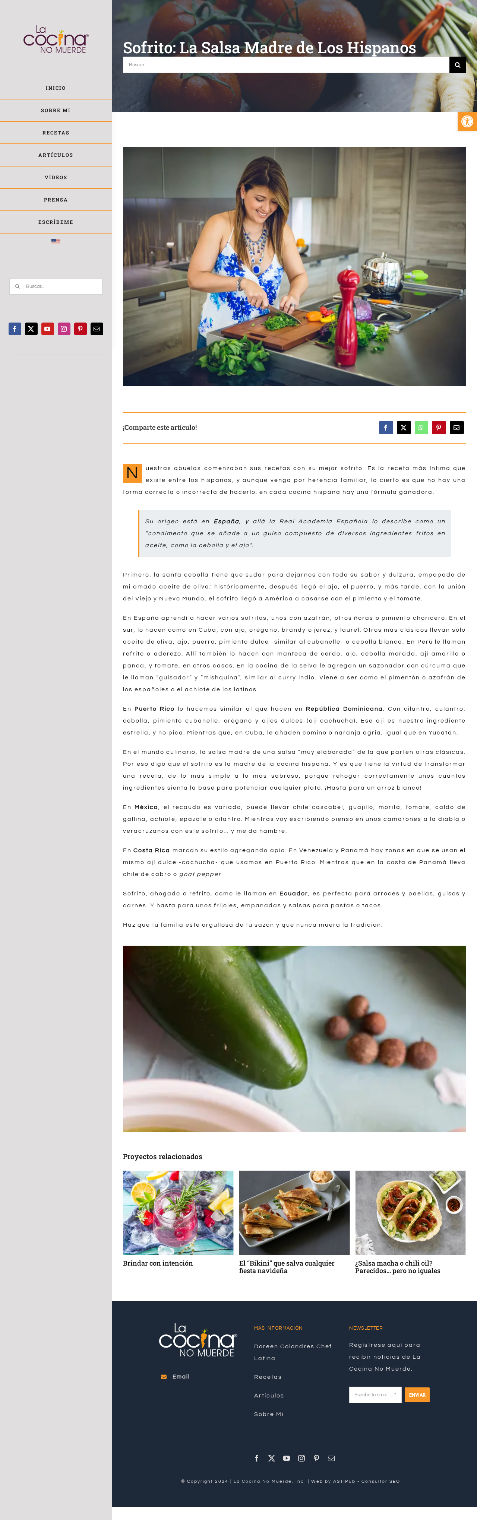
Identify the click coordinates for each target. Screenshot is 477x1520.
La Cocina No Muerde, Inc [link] (270, 1481)
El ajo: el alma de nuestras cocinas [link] (408, 1263)
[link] (467, 121)
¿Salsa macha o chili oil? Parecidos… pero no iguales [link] (282, 1267)
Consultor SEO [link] (380, 1481)
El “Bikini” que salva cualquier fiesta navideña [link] (170, 1267)
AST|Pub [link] (344, 1481)
